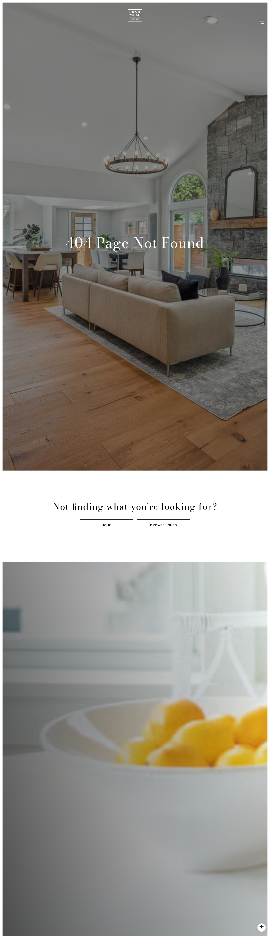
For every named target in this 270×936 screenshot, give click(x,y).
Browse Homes (163, 525)
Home (106, 525)
